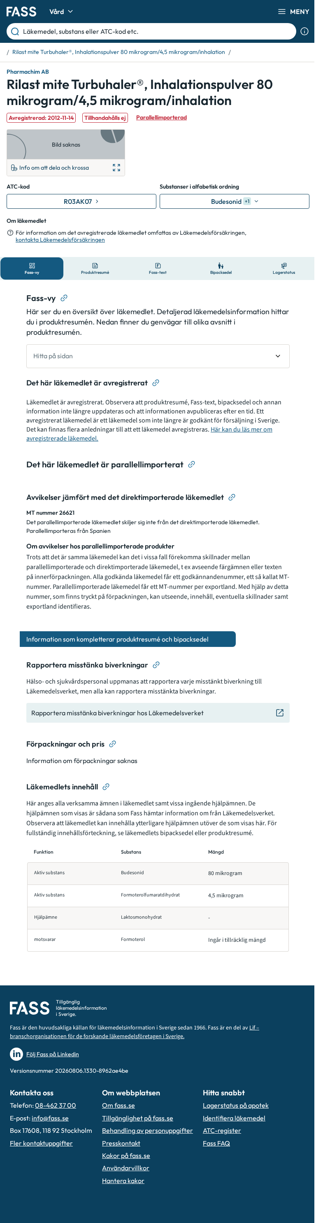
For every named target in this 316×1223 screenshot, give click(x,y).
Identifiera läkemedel (234, 1118)
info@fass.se (50, 1118)
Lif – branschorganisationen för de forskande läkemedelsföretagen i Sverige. (134, 1032)
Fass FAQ (216, 1143)
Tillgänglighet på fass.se (137, 1118)
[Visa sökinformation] (304, 31)
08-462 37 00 (55, 1105)
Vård (56, 11)
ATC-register (222, 1130)
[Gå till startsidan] (21, 11)
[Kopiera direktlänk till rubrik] (64, 298)
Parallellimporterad (161, 117)
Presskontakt (121, 1143)
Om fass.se (118, 1105)
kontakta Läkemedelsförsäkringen (60, 239)
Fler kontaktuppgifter (41, 1143)
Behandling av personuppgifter (147, 1130)
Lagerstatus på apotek (236, 1105)
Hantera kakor (123, 1180)
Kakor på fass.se (126, 1155)
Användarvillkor (125, 1168)
